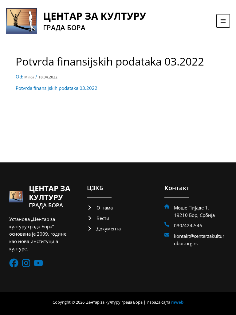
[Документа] (104, 228)
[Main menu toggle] (223, 21)
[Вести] (98, 218)
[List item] (13, 263)
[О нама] (100, 207)
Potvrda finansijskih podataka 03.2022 (56, 88)
